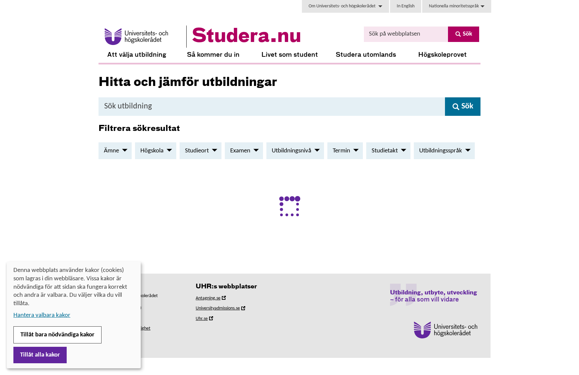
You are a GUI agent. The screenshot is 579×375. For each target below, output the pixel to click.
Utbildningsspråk (440, 151)
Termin (341, 151)
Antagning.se (217, 299)
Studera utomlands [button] (366, 55)
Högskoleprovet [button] (442, 55)
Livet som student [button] (289, 55)
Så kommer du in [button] (213, 55)
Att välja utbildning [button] (136, 55)
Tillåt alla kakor (40, 355)
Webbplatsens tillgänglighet (124, 328)
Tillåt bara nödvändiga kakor (57, 335)
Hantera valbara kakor (41, 315)
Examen (240, 151)
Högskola (152, 151)
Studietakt (385, 151)
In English (405, 6)
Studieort (197, 151)
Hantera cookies (114, 339)
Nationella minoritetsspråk (454, 6)
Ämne (111, 151)
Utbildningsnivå (291, 151)
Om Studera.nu (113, 317)
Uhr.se (211, 320)
